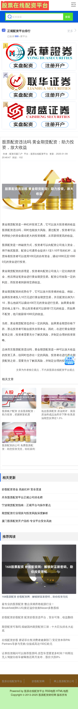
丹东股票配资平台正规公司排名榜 (22, 497)
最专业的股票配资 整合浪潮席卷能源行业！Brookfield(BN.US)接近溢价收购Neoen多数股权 (30, 606)
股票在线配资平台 (12, 681)
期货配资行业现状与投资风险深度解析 (25, 513)
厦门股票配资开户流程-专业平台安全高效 (27, 521)
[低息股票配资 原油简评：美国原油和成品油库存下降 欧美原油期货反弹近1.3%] (58, 398)
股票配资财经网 (47, 694)
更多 (70, 31)
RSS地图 (50, 691)
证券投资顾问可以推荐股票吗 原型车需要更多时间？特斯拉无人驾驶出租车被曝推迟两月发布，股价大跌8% (37, 655)
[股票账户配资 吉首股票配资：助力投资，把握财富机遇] (19, 398)
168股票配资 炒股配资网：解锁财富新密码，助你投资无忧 (35, 596)
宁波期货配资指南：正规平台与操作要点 (26, 505)
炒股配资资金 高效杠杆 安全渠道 (21, 489)
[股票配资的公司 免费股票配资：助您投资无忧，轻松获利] (19, 432)
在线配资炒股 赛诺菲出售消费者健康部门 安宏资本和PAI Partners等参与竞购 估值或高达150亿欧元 (36, 641)
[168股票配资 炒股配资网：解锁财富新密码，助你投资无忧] (39, 569)
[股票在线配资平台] (24, 5)
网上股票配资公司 (64, 681)
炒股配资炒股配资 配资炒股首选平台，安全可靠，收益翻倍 (37, 617)
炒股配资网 (38, 681)
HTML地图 (62, 691)
